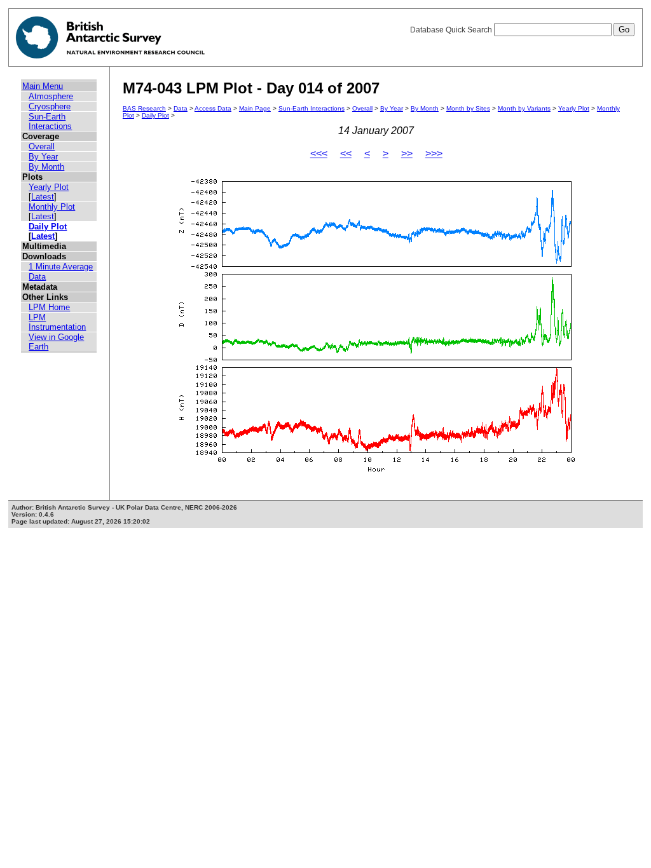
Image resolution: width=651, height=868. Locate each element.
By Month (46, 167)
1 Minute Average (61, 266)
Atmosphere (51, 96)
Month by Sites (468, 108)
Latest (42, 196)
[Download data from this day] (376, 472)
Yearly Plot (49, 187)
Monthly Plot (52, 207)
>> (407, 153)
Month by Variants (524, 108)
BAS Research (144, 108)
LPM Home (49, 307)
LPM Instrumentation (57, 322)
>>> (433, 153)
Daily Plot (48, 226)
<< (346, 153)
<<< (318, 153)
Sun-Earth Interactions (50, 121)
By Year (43, 156)
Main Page (255, 108)
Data (37, 276)
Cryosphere (50, 106)
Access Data (213, 108)
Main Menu (42, 86)
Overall (42, 146)
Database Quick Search (452, 29)
